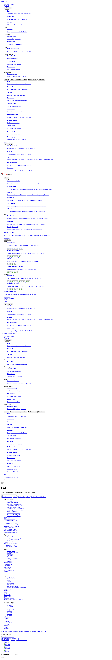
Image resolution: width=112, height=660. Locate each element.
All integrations (11, 551)
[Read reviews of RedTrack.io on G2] (56, 638)
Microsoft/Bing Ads (12, 558)
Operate (12, 79)
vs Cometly (10, 612)
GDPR (9, 581)
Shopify (9, 559)
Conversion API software (13, 507)
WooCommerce (11, 561)
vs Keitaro (10, 605)
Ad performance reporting (14, 538)
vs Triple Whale (11, 609)
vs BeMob (10, 606)
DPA (8, 580)
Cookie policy (11, 583)
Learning (7, 79)
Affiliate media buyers (9, 298)
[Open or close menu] (1, 482)
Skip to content (4, 1)
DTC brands (7, 300)
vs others (9, 615)
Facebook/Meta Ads (12, 552)
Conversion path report (13, 539)
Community (18, 79)
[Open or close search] (4, 479)
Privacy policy (11, 578)
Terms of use (10, 577)
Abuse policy (10, 584)
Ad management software (13, 516)
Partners (25, 79)
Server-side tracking (12, 511)
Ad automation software (13, 513)
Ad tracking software (12, 502)
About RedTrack (8, 304)
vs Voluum (10, 603)
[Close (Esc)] (1, 657)
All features (10, 501)
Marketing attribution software (15, 510)
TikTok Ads (10, 554)
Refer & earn (41, 79)
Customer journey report (13, 540)
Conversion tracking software (14, 504)
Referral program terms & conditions (16, 587)
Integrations (7, 239)
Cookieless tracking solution (14, 505)
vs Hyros (9, 611)
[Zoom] (3, 657)
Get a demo (4, 333)
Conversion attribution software (15, 508)
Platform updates (32, 79)
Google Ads (10, 557)
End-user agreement (12, 586)
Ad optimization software (13, 514)
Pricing (6, 301)
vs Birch (9, 614)
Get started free (11, 333)
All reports (10, 536)
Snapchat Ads (10, 555)
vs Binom (9, 608)
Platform (7, 178)
